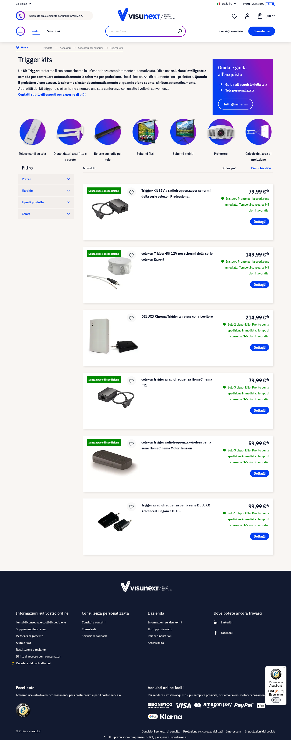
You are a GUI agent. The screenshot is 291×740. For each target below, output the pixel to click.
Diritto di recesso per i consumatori (38, 656)
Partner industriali (159, 636)
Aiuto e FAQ (23, 643)
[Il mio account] (247, 16)
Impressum (233, 731)
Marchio (27, 191)
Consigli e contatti (93, 622)
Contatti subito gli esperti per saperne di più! (52, 94)
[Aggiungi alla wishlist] (131, 192)
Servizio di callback (94, 636)
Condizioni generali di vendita (161, 731)
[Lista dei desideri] (234, 16)
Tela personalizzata (239, 90)
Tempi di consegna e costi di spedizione (41, 622)
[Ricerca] (180, 31)
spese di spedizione (172, 737)
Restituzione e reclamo (31, 650)
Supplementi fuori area (31, 629)
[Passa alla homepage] (145, 16)
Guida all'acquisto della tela (246, 84)
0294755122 (76, 15)
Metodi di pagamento (29, 636)
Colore (26, 214)
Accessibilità (156, 643)
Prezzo (26, 179)
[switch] (276, 700)
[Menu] (20, 31)
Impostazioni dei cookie (260, 731)
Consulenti (89, 629)
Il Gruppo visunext (160, 629)
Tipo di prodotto (33, 202)
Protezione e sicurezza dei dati (203, 731)
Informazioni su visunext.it (165, 622)
